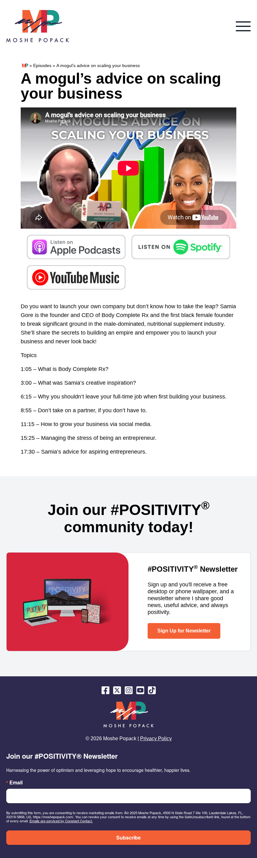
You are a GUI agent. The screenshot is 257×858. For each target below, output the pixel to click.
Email (16, 782)
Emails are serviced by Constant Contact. (61, 820)
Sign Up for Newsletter (184, 630)
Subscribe (128, 837)
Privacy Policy (156, 738)
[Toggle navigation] (243, 26)
